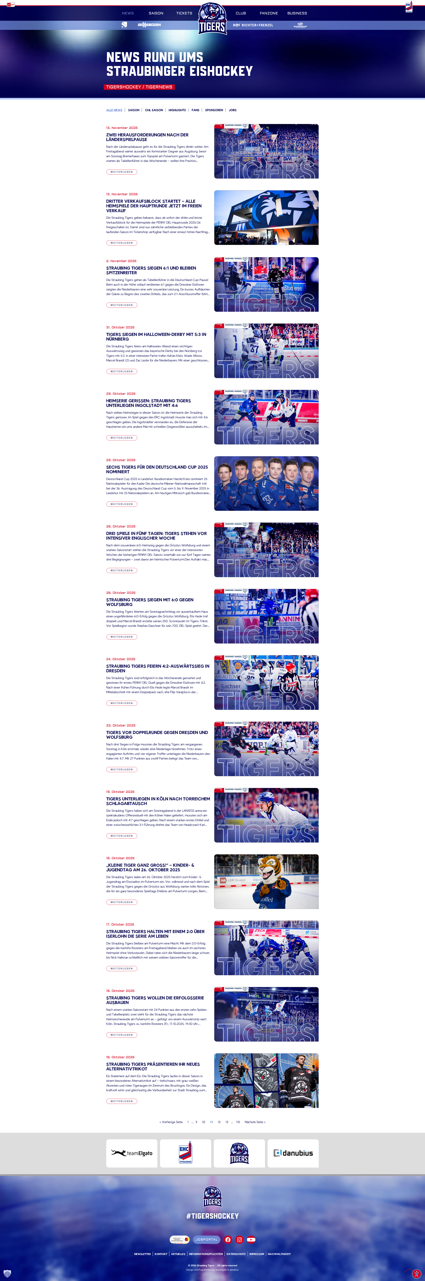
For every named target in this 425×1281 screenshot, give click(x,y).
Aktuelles (178, 1253)
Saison (156, 13)
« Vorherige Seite (171, 1122)
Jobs (233, 110)
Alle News (114, 110)
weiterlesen (122, 172)
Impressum (257, 1253)
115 (238, 1122)
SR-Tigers (212, 18)
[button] (7, 1273)
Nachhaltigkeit (279, 1253)
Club (241, 13)
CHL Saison (154, 110)
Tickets (184, 13)
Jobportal (207, 1240)
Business (297, 13)
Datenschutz (236, 1253)
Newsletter (142, 1253)
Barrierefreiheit (417, 1273)
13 (226, 1122)
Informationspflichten (206, 1253)
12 (219, 1122)
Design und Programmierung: (200, 1269)
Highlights (177, 110)
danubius (234, 1269)
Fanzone (269, 13)
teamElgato (221, 1269)
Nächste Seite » (255, 1122)
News (128, 13)
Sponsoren (214, 110)
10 (203, 1122)
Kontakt (161, 1253)
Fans (195, 110)
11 (211, 1122)
